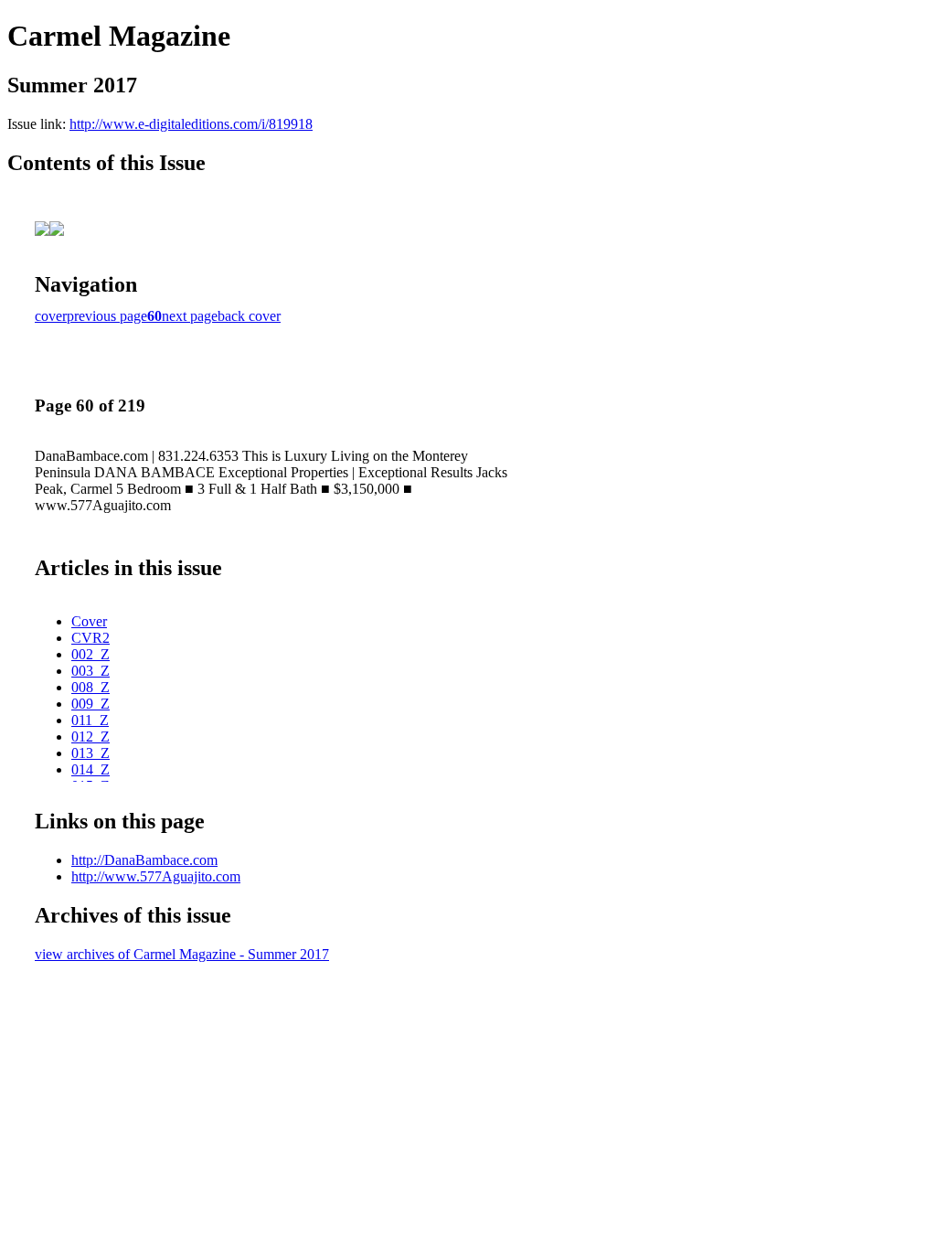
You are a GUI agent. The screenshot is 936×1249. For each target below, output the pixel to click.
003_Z (90, 670)
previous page (107, 316)
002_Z (90, 654)
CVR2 (90, 638)
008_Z (90, 687)
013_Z (90, 753)
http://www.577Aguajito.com (155, 876)
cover (51, 316)
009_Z (90, 703)
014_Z (90, 769)
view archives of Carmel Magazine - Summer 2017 (182, 954)
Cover (89, 621)
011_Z (90, 720)
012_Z (90, 736)
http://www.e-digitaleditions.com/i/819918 (191, 124)
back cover (249, 316)
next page (190, 316)
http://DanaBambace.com (144, 860)
